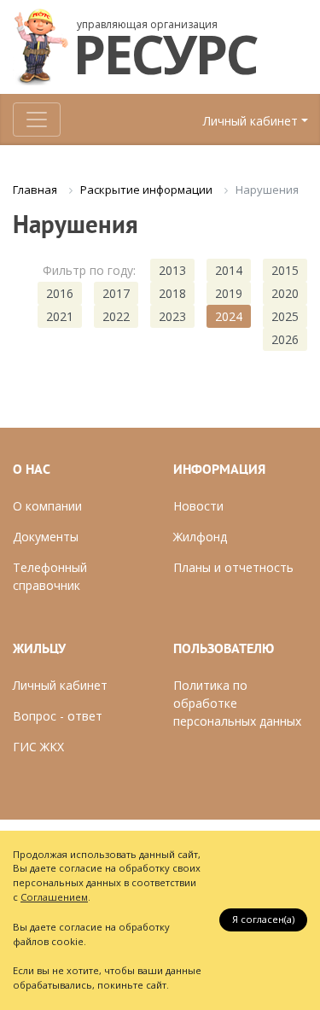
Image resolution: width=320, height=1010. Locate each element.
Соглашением (54, 896)
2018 (172, 293)
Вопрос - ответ (57, 716)
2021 (59, 316)
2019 (228, 293)
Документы (46, 536)
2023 (172, 316)
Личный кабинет (250, 121)
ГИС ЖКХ (38, 747)
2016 (59, 293)
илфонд (205, 536)
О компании (47, 506)
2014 (228, 270)
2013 (172, 270)
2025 (285, 316)
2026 (285, 339)
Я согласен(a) (263, 919)
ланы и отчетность (238, 567)
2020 (285, 293)
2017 (116, 293)
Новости (198, 506)
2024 (228, 316)
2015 (285, 270)
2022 (116, 316)
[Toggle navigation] (37, 119)
